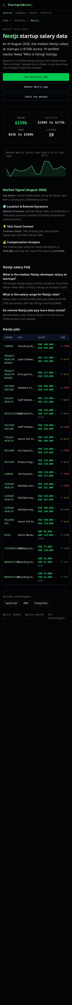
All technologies (56, 616)
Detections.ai (13, 413)
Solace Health (8, 399)
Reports (33, 13)
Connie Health (9, 485)
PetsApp (9, 450)
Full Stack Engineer (26, 450)
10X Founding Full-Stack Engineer (26, 473)
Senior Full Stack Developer (26, 521)
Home (5, 20)
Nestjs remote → (12, 616)
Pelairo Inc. (9, 521)
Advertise (46, 13)
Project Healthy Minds (9, 359)
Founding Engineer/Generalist (26, 562)
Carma (8, 346)
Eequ (7, 535)
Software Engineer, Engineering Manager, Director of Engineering (26, 387)
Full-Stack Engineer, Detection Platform (26, 413)
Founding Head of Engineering (26, 346)
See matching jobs (36, 77)
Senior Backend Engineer (26, 535)
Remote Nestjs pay (36, 86)
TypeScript (11, 603)
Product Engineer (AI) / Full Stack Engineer (26, 462)
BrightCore (12, 562)
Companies (20, 13)
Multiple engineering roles (26, 497)
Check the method (36, 96)
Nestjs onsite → (34, 616)
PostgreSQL (41, 603)
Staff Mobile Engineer (26, 400)
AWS (25, 603)
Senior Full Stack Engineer (26, 439)
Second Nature (9, 387)
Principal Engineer (26, 374)
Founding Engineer (26, 577)
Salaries (8, 13)
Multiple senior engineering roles (26, 485)
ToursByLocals (14, 548)
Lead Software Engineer (26, 359)
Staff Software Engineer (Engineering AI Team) (26, 427)
